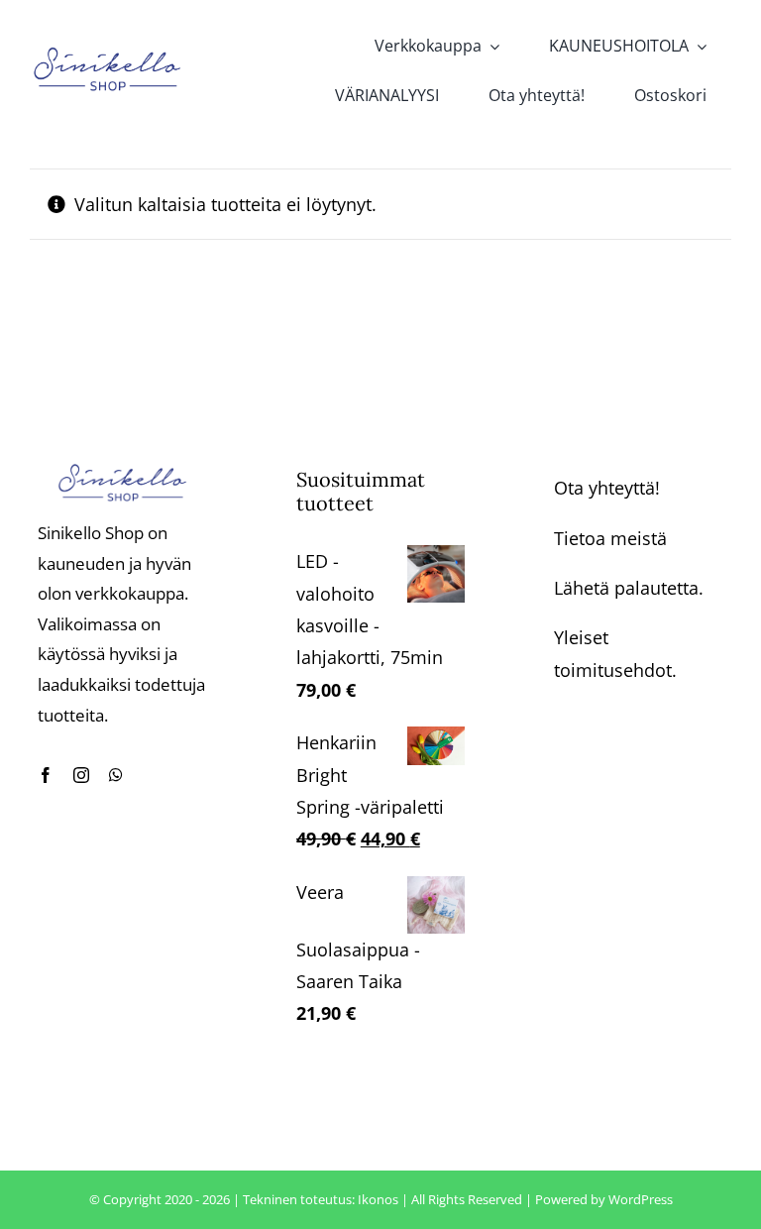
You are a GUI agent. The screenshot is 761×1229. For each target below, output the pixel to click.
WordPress (640, 1199)
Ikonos (378, 1199)
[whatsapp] (116, 775)
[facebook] (46, 775)
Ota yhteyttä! (607, 488)
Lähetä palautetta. (629, 588)
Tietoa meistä (610, 538)
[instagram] (81, 775)
